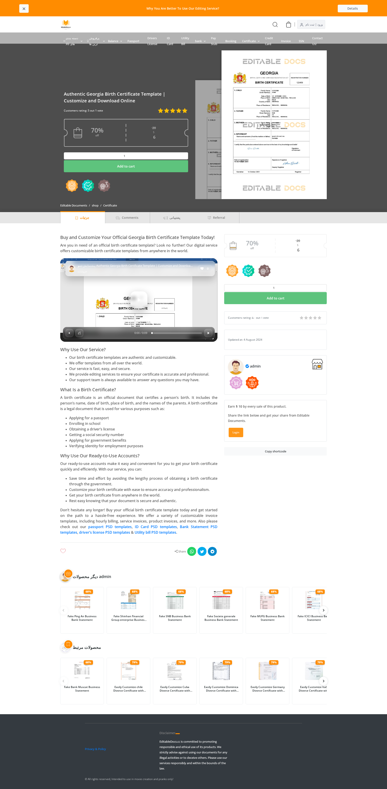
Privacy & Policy (95, 749)
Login (235, 432)
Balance (113, 41)
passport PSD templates (110, 526)
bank (198, 41)
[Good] (306, 317)
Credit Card (269, 41)
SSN (301, 41)
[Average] (311, 317)
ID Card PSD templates (156, 526)
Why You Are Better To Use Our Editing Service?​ (182, 8)
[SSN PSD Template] (190, 24)
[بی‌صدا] (69, 333)
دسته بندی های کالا (72, 41)
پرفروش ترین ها (94, 41)
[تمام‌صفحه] (79, 333)
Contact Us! (317, 41)
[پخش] (138, 299)
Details (352, 8)
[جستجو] (275, 24)
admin (255, 366)
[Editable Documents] (65, 24)
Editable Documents (73, 205)
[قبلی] (323, 610)
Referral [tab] (218, 217)
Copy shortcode (275, 451)
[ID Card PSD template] (174, 24)
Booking (230, 41)
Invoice (286, 41)
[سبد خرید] (288, 24)
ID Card (170, 41)
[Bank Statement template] (150, 24)
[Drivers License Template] (166, 24)
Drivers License (152, 41)
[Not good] (315, 317)
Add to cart (126, 166)
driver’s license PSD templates (104, 532)
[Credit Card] (158, 24)
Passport (133, 41)
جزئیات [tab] (84, 217)
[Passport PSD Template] (182, 24)
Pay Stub (214, 41)
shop (95, 205)
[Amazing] (302, 317)
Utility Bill (185, 41)
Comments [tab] (129, 217)
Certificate (249, 41)
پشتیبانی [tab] (174, 217)
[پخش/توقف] (208, 333)
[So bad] (320, 317)
